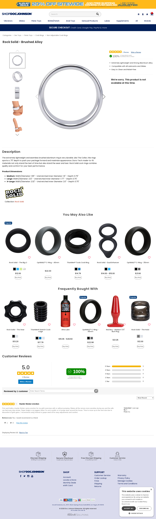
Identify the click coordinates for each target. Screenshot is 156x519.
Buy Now (18, 277)
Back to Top (23, 432)
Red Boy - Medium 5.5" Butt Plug (115, 331)
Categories (7, 35)
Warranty (122, 475)
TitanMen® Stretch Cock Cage (40, 331)
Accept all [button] (128, 508)
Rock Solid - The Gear (15, 330)
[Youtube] (32, 476)
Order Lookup (100, 478)
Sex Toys (17, 35)
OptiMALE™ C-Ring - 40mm (48, 262)
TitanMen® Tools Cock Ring (78, 262)
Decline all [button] (144, 508)
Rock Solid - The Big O (18, 262)
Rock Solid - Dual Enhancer (108, 262)
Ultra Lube (65, 330)
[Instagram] (28, 476)
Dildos (22, 21)
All (137, 21)
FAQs (96, 481)
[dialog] (136, 502)
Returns (97, 486)
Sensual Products (90, 21)
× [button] (151, 489)
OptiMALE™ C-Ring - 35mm (138, 262)
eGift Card (68, 485)
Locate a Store (69, 480)
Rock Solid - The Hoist (140, 330)
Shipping (98, 483)
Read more (126, 504)
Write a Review (136, 52)
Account (67, 477)
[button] (104, 96)
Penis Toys (36, 21)
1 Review (126, 52)
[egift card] (139, 14)
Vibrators (8, 21)
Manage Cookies (125, 481)
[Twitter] (24, 476)
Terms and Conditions (127, 483)
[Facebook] (20, 476)
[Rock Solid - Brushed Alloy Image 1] (70, 96)
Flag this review (22, 423)
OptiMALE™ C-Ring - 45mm (90, 331)
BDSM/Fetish (53, 21)
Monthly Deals (69, 482)
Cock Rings (39, 35)
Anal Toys (70, 21)
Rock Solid (19, 201)
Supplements (122, 21)
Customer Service (102, 475)
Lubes (107, 21)
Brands (147, 21)
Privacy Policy (124, 478)
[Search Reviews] (96, 391)
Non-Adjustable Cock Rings (57, 35)
